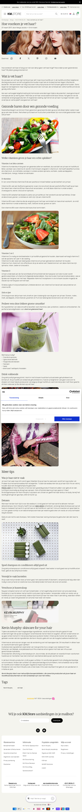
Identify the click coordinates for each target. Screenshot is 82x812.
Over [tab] (68, 398)
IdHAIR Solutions (47, 764)
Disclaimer (7, 764)
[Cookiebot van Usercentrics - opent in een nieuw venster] (71, 391)
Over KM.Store (27, 749)
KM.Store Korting (28, 759)
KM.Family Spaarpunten (30, 746)
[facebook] (44, 730)
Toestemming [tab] (14, 398)
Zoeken (56, 14)
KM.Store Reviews (29, 763)
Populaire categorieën (50, 742)
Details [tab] (41, 398)
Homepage (5, 20)
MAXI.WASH (39, 506)
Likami (44, 768)
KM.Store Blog (27, 767)
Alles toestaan (67, 419)
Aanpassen (39, 419)
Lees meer (15, 7)
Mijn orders (64, 746)
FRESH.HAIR (6, 488)
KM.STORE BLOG (20, 20)
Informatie (27, 742)
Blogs (12, 20)
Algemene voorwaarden (11, 757)
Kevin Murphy (8, 688)
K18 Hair (44, 760)
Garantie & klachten (10, 753)
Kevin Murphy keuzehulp (50, 749)
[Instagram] (38, 730)
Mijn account (66, 742)
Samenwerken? (28, 771)
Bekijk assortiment (5, 14)
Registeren (64, 749)
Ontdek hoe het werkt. (58, 2)
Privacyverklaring (9, 760)
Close (80, 2)
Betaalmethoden (9, 746)
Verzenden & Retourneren (12, 749)
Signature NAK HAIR (48, 753)
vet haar (20, 688)
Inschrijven (57, 720)
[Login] (74, 14)
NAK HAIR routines (48, 757)
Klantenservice (9, 742)
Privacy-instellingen (67, 753)
